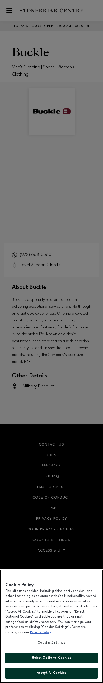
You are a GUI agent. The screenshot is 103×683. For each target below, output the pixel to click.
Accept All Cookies (51, 673)
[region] (51, 626)
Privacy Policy (40, 632)
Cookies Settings (51, 642)
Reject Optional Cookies (51, 657)
